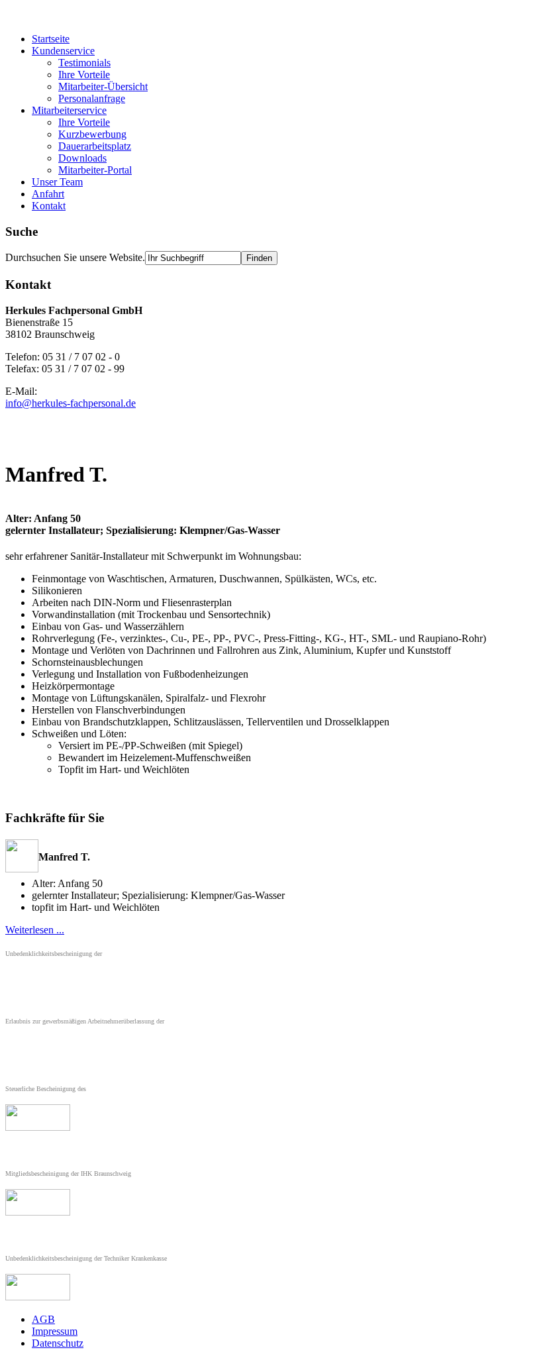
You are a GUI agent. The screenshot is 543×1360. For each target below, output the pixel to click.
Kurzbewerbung (92, 134)
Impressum (54, 1331)
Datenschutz (57, 1343)
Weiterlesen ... (34, 929)
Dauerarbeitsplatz (94, 146)
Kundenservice (63, 50)
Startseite (51, 38)
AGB (43, 1319)
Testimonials (84, 62)
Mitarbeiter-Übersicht (103, 86)
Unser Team (57, 181)
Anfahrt (48, 193)
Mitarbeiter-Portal (95, 170)
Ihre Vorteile (84, 74)
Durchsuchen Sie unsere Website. (75, 257)
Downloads (82, 158)
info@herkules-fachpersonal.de (70, 403)
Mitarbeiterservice (69, 110)
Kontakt (49, 205)
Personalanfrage (91, 98)
